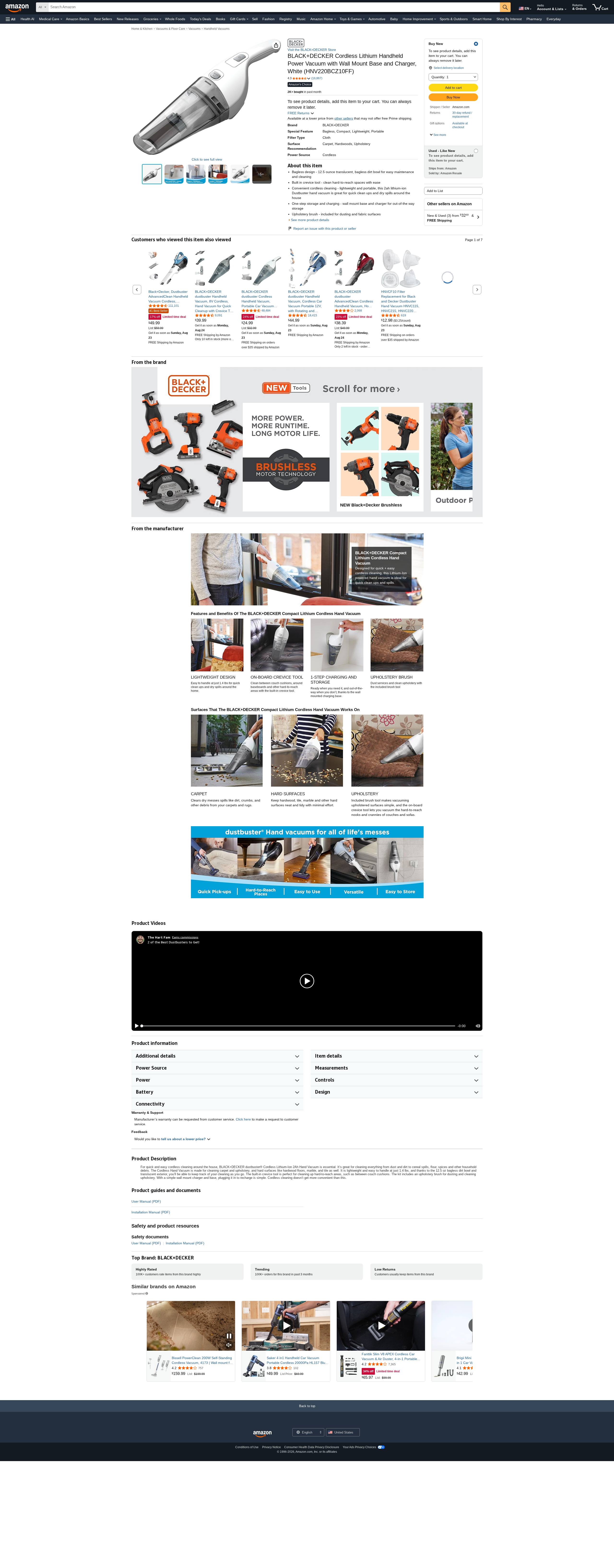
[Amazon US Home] (262, 1434)
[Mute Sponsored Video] (229, 1345)
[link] (168, 296)
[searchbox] (274, 7)
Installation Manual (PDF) (150, 1212)
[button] (11, 19)
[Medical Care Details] (61, 19)
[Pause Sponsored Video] (229, 1336)
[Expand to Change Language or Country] (530, 9)
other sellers (343, 118)
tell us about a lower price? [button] (184, 1139)
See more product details (310, 220)
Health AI (27, 19)
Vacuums (195, 28)
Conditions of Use (247, 1447)
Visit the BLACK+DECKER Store (312, 50)
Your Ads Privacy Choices (359, 1447)
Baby (394, 19)
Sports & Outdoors (454, 19)
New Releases (128, 19)
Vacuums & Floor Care (170, 28)
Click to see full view (207, 159)
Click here (243, 1119)
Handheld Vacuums (217, 28)
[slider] (298, 1025)
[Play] (135, 1026)
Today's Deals (200, 19)
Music (301, 19)
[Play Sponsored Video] (286, 1326)
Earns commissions (185, 937)
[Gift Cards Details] (247, 19)
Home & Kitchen (142, 28)
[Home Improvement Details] (435, 19)
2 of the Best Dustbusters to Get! (173, 942)
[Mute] (478, 1026)
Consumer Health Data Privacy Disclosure (311, 1447)
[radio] (151, 174)
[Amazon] (17, 7)
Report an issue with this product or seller (324, 228)
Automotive (376, 19)
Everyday (554, 19)
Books (220, 19)
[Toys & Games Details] (364, 19)
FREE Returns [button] (299, 113)
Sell (255, 19)
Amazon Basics (77, 19)
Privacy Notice (271, 1447)
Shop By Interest (509, 19)
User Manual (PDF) (146, 1201)
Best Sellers (103, 19)
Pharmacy (534, 19)
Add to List (435, 191)
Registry (285, 19)
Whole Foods (175, 19)
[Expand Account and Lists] (566, 9)
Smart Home (482, 19)
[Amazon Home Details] (335, 19)
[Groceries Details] (160, 19)
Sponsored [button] (138, 1293)
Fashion (268, 19)
